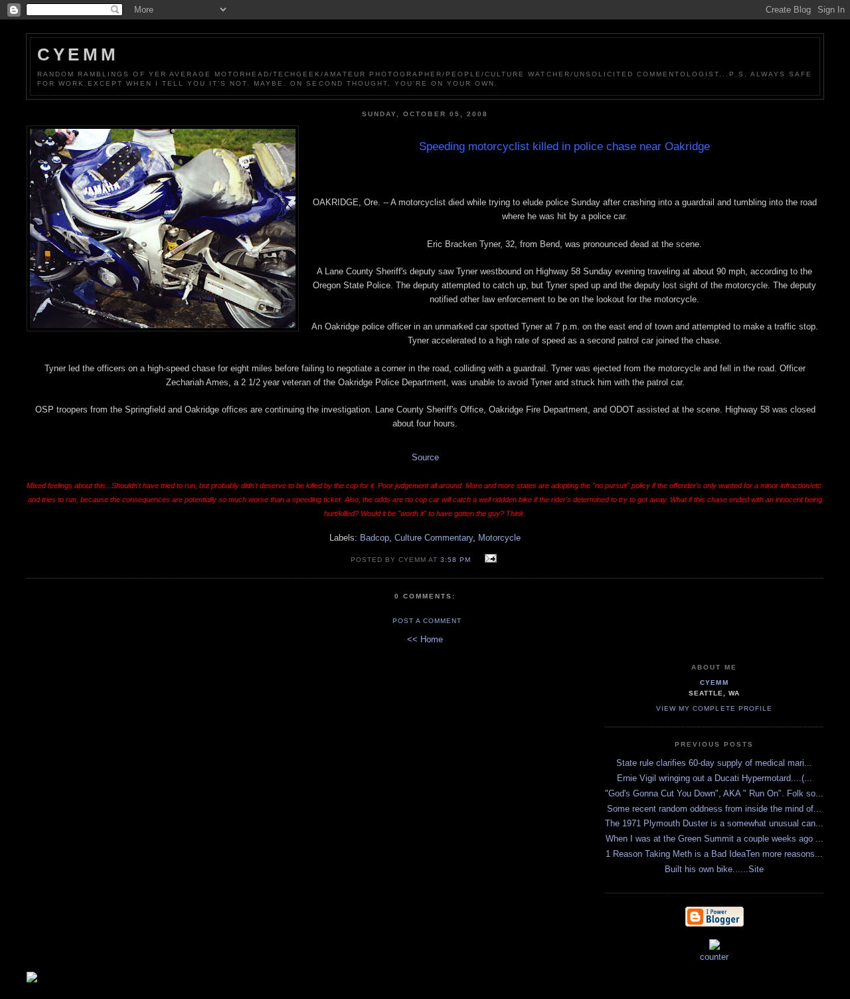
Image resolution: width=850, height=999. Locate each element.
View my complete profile (714, 708)
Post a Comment (427, 620)
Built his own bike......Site (714, 869)
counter (714, 957)
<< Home (425, 639)
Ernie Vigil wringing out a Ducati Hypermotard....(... (714, 778)
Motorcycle (499, 538)
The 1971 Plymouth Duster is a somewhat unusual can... (714, 823)
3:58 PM (455, 559)
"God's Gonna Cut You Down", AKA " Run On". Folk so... (714, 793)
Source (425, 457)
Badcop (374, 538)
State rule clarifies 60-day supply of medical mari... (714, 763)
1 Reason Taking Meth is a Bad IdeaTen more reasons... (714, 854)
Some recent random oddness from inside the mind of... (714, 809)
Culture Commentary (433, 538)
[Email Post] (488, 559)
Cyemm (78, 54)
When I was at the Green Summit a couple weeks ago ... (714, 839)
